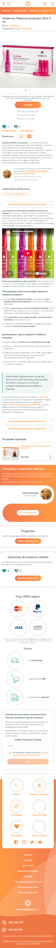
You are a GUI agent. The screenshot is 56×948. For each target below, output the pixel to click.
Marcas (16, 794)
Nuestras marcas (20, 11)
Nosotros (28, 855)
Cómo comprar (39, 835)
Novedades (16, 815)
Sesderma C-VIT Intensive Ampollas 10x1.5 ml (36, 447)
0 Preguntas (9, 131)
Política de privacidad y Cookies (28, 882)
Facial (17, 28)
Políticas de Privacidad (30, 755)
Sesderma (34, 11)
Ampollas (26, 28)
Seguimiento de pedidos (28, 871)
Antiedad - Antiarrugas (16, 194)
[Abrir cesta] (52, 3)
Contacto (28, 105)
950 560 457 (29, 174)
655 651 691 (16, 929)
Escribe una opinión (28, 578)
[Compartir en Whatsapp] (21, 137)
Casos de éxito (39, 815)
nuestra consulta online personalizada (24, 405)
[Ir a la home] (28, 905)
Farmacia (6, 11)
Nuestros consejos (39, 794)
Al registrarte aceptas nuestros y (31, 753)
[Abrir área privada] (44, 3)
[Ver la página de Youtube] (40, 842)
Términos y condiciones (28, 887)
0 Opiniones (26, 131)
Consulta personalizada (36, 171)
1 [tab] (25, 90)
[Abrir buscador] (8, 3)
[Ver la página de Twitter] (32, 842)
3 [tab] (30, 90)
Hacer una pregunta (28, 541)
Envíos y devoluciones (28, 892)
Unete (28, 762)
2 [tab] (28, 90)
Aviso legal (28, 876)
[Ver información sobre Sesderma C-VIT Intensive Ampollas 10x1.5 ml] (11, 451)
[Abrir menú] (3, 3)
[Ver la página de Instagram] (24, 842)
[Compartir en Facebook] (29, 137)
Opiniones (16, 835)
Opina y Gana (28, 866)
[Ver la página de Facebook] (16, 842)
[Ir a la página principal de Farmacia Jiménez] (28, 3)
